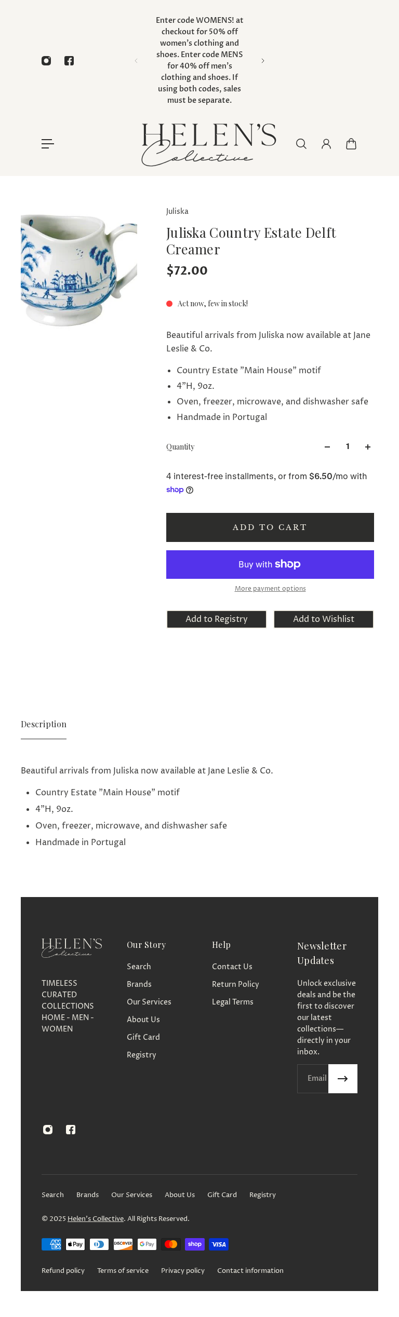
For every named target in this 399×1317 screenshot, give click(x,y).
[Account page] (326, 143)
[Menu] (47, 144)
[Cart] (351, 143)
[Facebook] (69, 60)
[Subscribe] (342, 1078)
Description (43, 723)
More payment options (270, 589)
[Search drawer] (301, 143)
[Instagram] (46, 60)
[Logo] (207, 143)
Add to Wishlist (323, 619)
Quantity (180, 447)
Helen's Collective (96, 1219)
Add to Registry (216, 619)
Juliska (177, 211)
